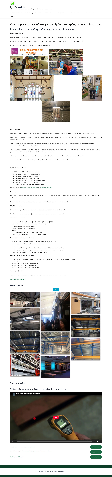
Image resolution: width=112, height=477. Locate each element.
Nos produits (61, 13)
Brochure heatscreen (46, 187)
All (56, 290)
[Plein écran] (99, 442)
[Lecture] (12, 442)
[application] (56, 417)
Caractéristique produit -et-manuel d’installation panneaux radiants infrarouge (31, 451)
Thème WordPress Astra (70, 471)
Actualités (70, 13)
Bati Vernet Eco (17, 7)
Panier (13, 16)
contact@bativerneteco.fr (17, 279)
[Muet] (97, 442)
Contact (94, 13)
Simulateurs (80, 13)
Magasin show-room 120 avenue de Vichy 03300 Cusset (26, 13)
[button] (41, 13)
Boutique (52, 13)
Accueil (46, 13)
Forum (86, 13)
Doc (16, 456)
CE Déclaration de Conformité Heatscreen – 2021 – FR (22, 447)
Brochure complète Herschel (29, 187)
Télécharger (96, 447)
